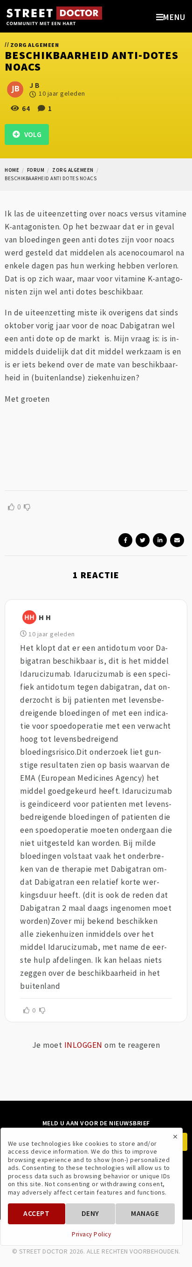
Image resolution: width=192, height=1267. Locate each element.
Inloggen (83, 1045)
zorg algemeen (73, 170)
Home (12, 170)
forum (36, 170)
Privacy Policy (91, 1234)
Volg (30, 134)
